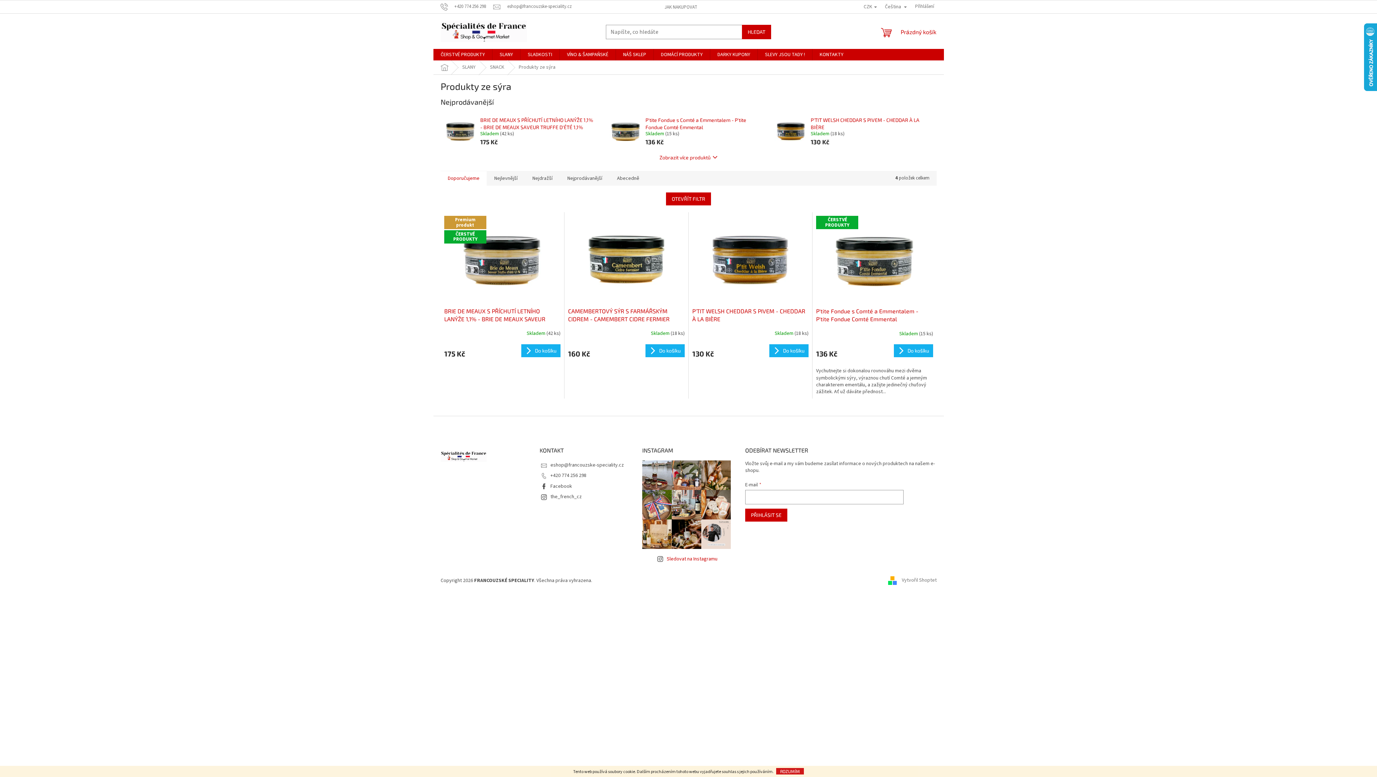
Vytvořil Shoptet (919, 580)
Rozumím (790, 771)
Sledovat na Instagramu (692, 559)
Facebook (561, 486)
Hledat (756, 32)
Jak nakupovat (681, 7)
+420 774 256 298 (568, 475)
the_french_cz (566, 496)
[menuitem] (462, 54)
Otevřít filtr (688, 199)
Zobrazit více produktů (685, 157)
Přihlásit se (766, 515)
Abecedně (628, 178)
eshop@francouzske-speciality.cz (587, 465)
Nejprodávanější (584, 178)
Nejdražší (542, 178)
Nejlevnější (506, 178)
